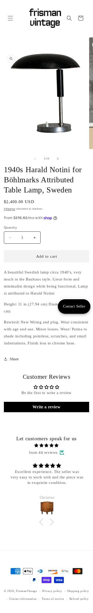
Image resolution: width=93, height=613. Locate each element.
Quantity (10, 227)
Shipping (9, 208)
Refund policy (79, 598)
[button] (10, 18)
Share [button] (14, 359)
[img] (46, 445)
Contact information (23, 598)
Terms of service (53, 598)
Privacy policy (52, 590)
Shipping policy (78, 590)
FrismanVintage (26, 590)
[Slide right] (58, 158)
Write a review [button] (46, 407)
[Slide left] (35, 158)
